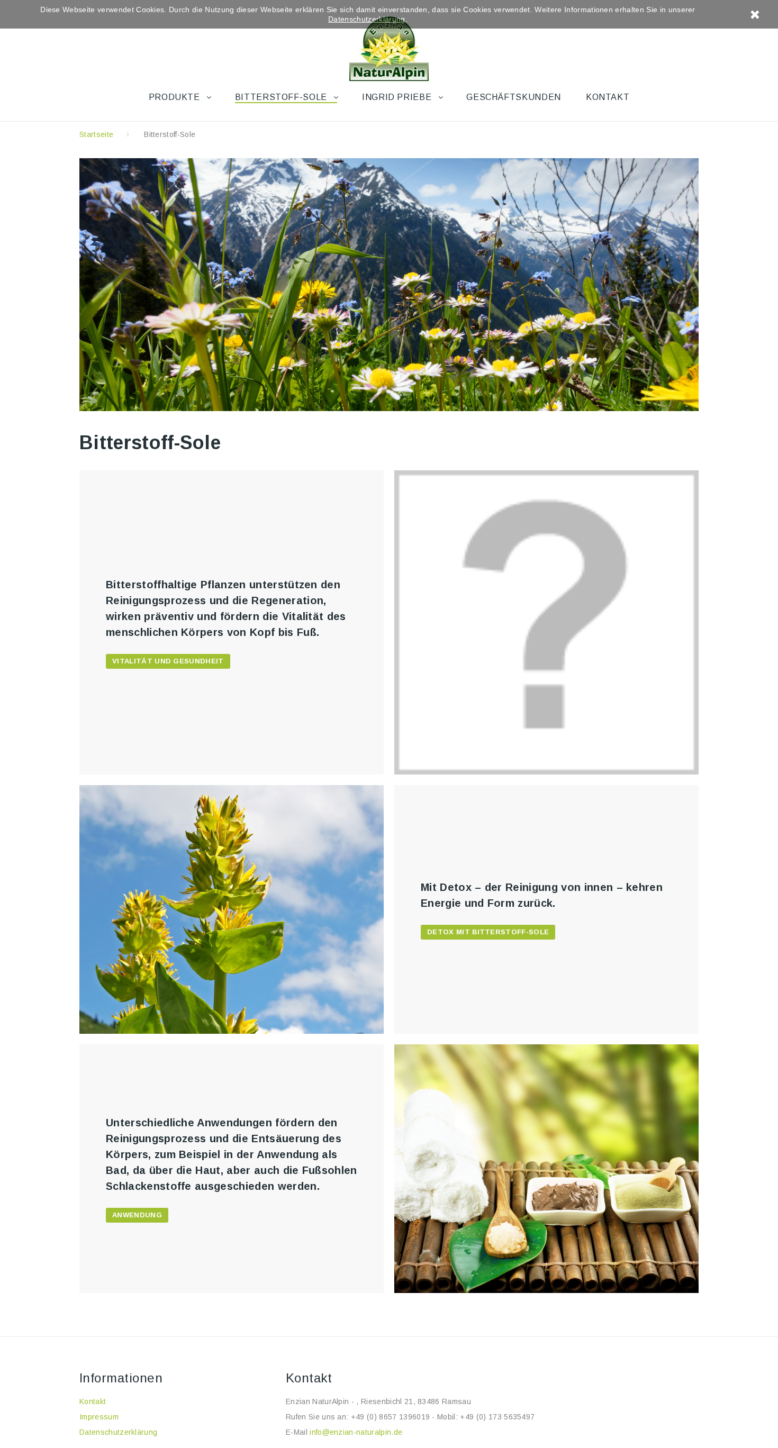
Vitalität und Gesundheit (168, 661)
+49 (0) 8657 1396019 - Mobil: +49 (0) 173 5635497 (443, 1417)
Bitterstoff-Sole (281, 97)
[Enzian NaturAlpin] (389, 45)
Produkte (174, 97)
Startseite (96, 134)
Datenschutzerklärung (118, 1432)
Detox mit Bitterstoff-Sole (488, 932)
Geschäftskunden (513, 97)
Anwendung (137, 1215)
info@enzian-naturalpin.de (356, 1432)
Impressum (99, 1417)
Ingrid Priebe (396, 97)
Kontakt (607, 97)
